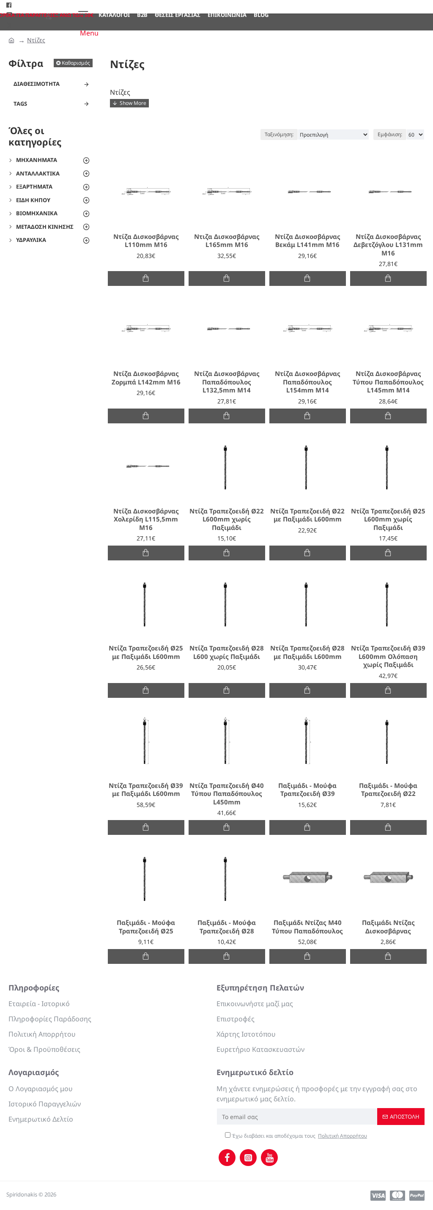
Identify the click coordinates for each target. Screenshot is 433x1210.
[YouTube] (269, 1157)
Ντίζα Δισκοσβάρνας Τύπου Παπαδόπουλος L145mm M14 (388, 382)
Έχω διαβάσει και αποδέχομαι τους (298, 1135)
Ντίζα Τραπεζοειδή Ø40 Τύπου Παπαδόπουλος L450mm (226, 794)
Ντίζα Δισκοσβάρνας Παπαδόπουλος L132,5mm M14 (227, 382)
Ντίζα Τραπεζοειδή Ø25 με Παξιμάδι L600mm (146, 652)
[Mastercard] (397, 1196)
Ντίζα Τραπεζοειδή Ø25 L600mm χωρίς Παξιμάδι (388, 519)
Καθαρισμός (76, 62)
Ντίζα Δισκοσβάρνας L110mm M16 (146, 241)
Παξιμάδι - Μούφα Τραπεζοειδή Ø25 (146, 927)
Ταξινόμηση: (279, 134)
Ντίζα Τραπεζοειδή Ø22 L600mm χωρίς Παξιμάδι (226, 519)
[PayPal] (417, 1196)
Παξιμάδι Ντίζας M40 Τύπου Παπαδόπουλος (307, 927)
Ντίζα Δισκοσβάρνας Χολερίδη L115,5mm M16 (146, 519)
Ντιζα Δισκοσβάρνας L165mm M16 (227, 241)
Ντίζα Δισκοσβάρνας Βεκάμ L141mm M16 (307, 241)
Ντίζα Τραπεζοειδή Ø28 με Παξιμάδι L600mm (307, 652)
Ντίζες (36, 40)
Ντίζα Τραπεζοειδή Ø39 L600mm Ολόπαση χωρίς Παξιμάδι (388, 656)
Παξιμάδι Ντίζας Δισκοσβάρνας (388, 927)
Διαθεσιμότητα (37, 84)
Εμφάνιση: (390, 134)
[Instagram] (248, 1157)
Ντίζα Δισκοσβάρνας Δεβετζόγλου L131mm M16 (388, 245)
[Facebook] (227, 1157)
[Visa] (378, 1196)
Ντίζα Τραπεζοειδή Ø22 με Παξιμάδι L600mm (307, 515)
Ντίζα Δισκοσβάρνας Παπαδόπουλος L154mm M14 (307, 382)
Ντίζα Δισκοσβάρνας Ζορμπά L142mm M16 (146, 378)
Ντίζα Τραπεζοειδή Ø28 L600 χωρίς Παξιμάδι (226, 652)
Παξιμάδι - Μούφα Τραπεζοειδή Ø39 (307, 790)
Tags (20, 103)
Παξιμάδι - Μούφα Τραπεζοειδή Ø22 (388, 790)
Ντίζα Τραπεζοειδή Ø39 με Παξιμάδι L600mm (146, 790)
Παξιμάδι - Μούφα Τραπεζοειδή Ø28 (226, 927)
